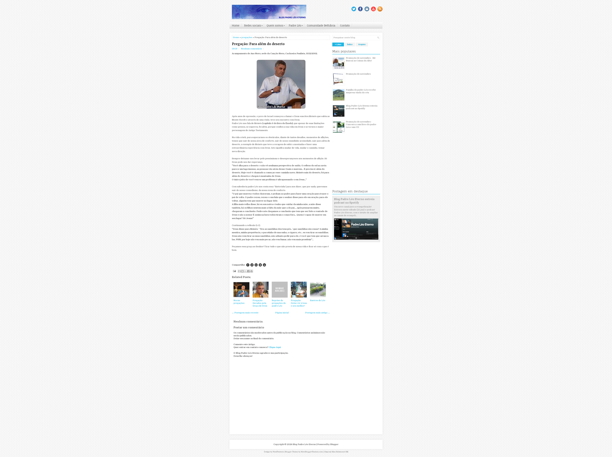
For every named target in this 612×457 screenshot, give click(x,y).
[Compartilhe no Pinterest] (260, 265)
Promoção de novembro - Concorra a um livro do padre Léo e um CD (361, 124)
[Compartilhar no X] (245, 271)
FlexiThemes (278, 452)
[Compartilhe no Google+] (256, 265)
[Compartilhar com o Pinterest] (251, 271)
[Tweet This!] (252, 265)
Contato (345, 25)
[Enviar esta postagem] (234, 271)
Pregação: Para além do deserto (258, 44)
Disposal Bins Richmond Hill (336, 452)
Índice (350, 44)
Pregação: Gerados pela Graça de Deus (260, 303)
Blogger (334, 444)
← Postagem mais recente (245, 312)
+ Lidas (338, 44)
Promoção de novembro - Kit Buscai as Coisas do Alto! (360, 59)
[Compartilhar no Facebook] (248, 271)
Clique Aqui (275, 347)
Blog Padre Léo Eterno (304, 444)
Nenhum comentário (251, 49)
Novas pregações (238, 301)
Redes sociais (253, 25)
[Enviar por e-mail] (239, 271)
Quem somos (276, 25)
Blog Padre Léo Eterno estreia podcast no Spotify (361, 107)
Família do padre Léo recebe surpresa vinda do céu (361, 91)
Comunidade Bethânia (321, 25)
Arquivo (361, 44)
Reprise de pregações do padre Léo (279, 303)
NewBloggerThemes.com (312, 452)
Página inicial (282, 312)
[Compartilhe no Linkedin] (264, 265)
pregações (246, 37)
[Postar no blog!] (242, 271)
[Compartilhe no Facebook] (247, 265)
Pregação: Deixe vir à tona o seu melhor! (299, 303)
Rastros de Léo (317, 300)
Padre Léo (296, 25)
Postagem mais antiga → (317, 312)
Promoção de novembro (358, 74)
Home (235, 25)
